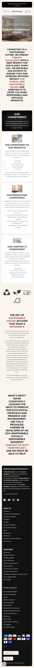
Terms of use (7, 541)
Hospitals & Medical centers (11, 611)
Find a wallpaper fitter (9, 577)
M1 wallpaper (7, 624)
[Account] (25, 11)
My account (6, 552)
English (7, 658)
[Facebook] (4, 500)
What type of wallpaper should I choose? (15, 574)
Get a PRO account (9, 627)
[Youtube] (9, 500)
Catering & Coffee (8, 602)
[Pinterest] (18, 500)
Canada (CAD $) (10, 653)
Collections (6, 536)
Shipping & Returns (9, 555)
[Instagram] (13, 500)
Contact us (6, 511)
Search (5, 646)
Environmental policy (9, 517)
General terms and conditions (12, 538)
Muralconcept (10, 663)
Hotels (5, 597)
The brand (6, 519)
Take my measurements (10, 563)
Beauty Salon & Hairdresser (11, 608)
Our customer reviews (10, 527)
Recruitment (7, 533)
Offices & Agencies (9, 600)
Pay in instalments (8, 560)
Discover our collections (10, 571)
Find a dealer (7, 580)
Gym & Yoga (7, 619)
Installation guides (8, 558)
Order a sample (7, 566)
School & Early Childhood (10, 622)
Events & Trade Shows (10, 613)
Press (5, 530)
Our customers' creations (10, 569)
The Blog (6, 522)
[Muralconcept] (17, 11)
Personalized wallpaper (10, 591)
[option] (17, 28)
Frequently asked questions (11, 514)
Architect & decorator (9, 594)
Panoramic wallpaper (9, 525)
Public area (6, 616)
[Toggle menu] (5, 11)
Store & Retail (7, 605)
